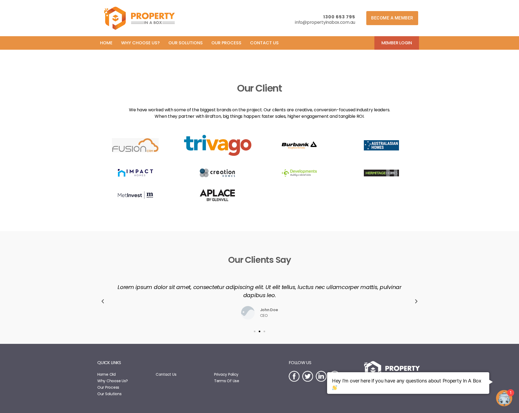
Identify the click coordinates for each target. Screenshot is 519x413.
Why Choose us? (140, 43)
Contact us (264, 43)
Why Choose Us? (112, 381)
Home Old (106, 374)
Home (106, 43)
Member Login (396, 43)
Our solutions (185, 43)
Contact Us (166, 374)
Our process (226, 43)
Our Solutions (109, 394)
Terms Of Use (226, 381)
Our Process (108, 387)
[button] (392, 18)
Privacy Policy (226, 374)
